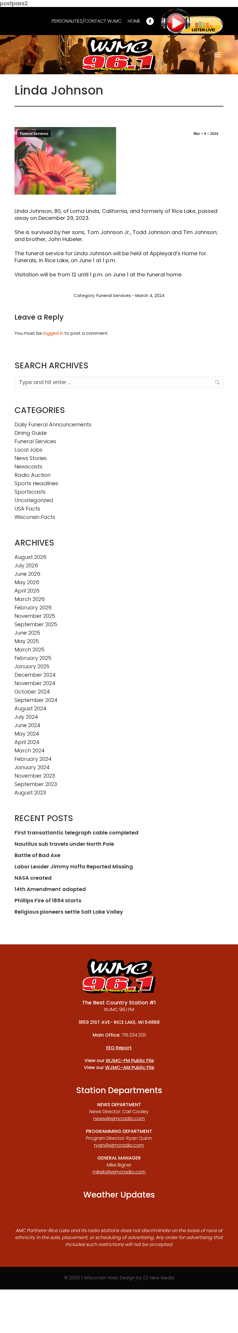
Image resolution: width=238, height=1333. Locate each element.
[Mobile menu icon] (217, 55)
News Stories (31, 458)
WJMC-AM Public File (129, 1067)
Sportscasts (30, 491)
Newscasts (28, 466)
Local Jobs (28, 449)
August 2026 (30, 557)
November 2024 (35, 683)
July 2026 (26, 565)
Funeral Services (34, 134)
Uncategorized (34, 500)
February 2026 (33, 607)
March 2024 (30, 750)
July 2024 (26, 716)
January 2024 (32, 767)
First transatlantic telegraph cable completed (76, 832)
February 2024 (33, 759)
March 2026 (30, 599)
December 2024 (35, 674)
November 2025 (35, 616)
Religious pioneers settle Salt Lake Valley (69, 911)
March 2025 (29, 649)
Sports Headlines (36, 483)
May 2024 (27, 733)
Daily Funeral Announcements (53, 424)
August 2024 (30, 708)
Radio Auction (33, 475)
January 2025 (32, 666)
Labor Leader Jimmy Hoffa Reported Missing (74, 866)
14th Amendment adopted (50, 889)
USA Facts (27, 508)
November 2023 (35, 775)
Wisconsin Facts (35, 517)
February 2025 (33, 658)
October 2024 (32, 691)
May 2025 (27, 641)
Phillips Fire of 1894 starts (48, 900)
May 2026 (27, 582)
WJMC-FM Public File (130, 1060)
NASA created (33, 877)
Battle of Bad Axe (37, 855)
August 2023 (30, 792)
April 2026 (27, 590)
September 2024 (36, 700)
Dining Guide (31, 433)
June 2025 (27, 632)
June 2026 (27, 573)
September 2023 (36, 784)
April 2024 (27, 742)
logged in (53, 333)
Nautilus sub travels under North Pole (64, 844)
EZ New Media (158, 1277)
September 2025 (36, 624)
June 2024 (27, 725)
